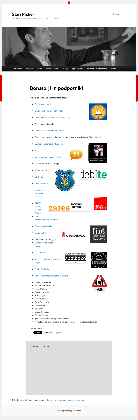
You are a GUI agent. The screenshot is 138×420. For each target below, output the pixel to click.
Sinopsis (29, 68)
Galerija (65, 68)
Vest (37, 150)
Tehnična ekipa (52, 68)
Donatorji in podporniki (97, 68)
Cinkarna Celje (41, 232)
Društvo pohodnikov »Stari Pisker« (50, 110)
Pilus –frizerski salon (44, 226)
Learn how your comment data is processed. (67, 400)
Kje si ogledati (77, 68)
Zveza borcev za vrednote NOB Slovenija (53, 117)
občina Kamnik (41, 170)
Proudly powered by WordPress (69, 410)
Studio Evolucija (42, 269)
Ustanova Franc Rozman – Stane (49, 130)
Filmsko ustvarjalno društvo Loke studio (52, 275)
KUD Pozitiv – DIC (43, 252)
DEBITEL (39, 176)
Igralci (39, 68)
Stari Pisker (23, 14)
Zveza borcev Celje (43, 104)
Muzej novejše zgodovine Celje (48, 156)
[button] (94, 174)
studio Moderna (41, 183)
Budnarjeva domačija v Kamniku (49, 143)
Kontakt (114, 68)
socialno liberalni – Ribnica (39, 209)
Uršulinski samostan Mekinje (39, 193)
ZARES (38, 203)
